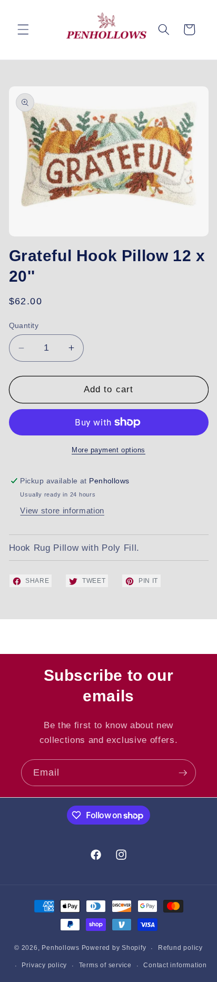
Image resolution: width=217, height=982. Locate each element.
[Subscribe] (182, 773)
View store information (62, 510)
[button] (23, 29)
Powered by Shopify (114, 948)
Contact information (175, 965)
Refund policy (180, 947)
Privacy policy (44, 965)
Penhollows (61, 948)
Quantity (24, 325)
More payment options (108, 450)
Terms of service (105, 965)
